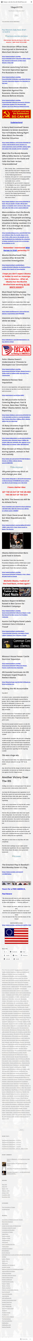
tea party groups (15, 1106)
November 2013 (6, 1197)
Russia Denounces (15, 1094)
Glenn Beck (8, 1015)
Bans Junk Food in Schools (12, 980)
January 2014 (5, 1193)
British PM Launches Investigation (16, 984)
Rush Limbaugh (6, 1094)
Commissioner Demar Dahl (9, 990)
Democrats (17, 999)
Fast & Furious (9, 1003)
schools (4, 1096)
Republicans (8, 1090)
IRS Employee (13, 1030)
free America (12, 1009)
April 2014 (4, 1186)
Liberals (22, 1042)
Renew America (6, 1286)
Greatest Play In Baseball (16, 1017)
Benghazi (4, 984)
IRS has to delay (21, 1030)
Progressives (21, 1079)
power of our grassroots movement (15, 1075)
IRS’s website (24, 1036)
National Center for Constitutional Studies (12, 1269)
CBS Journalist (23, 986)
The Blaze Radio (6, 1312)
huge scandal (27, 1023)
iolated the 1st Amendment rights (18, 1025)
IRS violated (27, 1034)
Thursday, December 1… (13, 1172)
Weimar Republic (6, 1327)
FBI (14, 1003)
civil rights (16, 988)
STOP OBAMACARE (7, 1306)
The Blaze (4, 1310)
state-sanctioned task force (9, 1102)
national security (10, 1056)
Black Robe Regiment (7, 1222)
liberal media (16, 1042)
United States (9, 1112)
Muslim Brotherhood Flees (16, 1052)
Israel (22, 1038)
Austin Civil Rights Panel (15, 978)
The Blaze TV (5, 1314)
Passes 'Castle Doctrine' (15, 1067)
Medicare (22, 1046)
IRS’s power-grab (16, 1036)
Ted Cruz (22, 1106)
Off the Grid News (6, 1273)
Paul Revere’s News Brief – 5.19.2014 (11, 1144)
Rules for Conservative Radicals (10, 1290)
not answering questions (18, 1061)
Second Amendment (19, 1096)
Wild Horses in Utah (9, 1116)
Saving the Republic (7, 1294)
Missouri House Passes (8, 1050)
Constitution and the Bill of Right (14, 995)
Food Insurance (6, 1236)
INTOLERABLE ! (5, 1250)
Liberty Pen (5, 1261)
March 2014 (5, 1188)
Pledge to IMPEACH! (7, 1279)
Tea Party (7, 1106)
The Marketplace (6, 1319)
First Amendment (6, 1007)
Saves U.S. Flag (24, 1094)
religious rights (20, 1087)
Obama (27, 1061)
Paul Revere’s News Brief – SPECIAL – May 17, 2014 (15, 1148)
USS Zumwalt (18, 1114)
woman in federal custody (21, 1116)
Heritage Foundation (7, 1248)
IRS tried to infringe (18, 1034)
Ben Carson (12, 982)
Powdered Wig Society (7, 1281)
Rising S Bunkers (6, 1288)
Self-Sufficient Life (6, 1298)
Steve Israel (20, 1102)
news (10, 1061)
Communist (12, 992)
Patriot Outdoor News (7, 1277)
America (10, 974)
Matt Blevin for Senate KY (8, 1265)
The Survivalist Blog (7, 1321)
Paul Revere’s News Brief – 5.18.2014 (11, 1146)
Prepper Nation (6, 1283)
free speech (19, 1009)
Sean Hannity (10, 1096)
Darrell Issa (5, 999)
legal (11, 1042)
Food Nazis (14, 1007)
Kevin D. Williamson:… (12, 1159)
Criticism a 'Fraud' (24, 997)
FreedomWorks (17, 1013)
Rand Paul (16, 1083)
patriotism (6, 1071)
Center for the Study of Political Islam (11, 1226)
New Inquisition (11, 1059)
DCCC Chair (11, 999)
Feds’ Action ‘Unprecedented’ (22, 1005)
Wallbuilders (5, 1323)
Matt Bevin (12, 1046)
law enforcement (10, 1040)
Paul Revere (22, 1071)
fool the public (21, 1007)
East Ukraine (16, 1001)
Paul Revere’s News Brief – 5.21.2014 (11, 1140)
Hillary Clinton (15, 1019)
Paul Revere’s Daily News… (21, 1168)
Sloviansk (12, 1100)
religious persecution (10, 1087)
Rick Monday (26, 1092)
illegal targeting (6, 1025)
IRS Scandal (13, 1032)
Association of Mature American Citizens (12, 1219)
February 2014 (5, 1191)
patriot (24, 1069)
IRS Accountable (6, 1028)
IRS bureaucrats (15, 1028)
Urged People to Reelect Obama (21, 1112)
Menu (16, 15)
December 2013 (6, 1195)
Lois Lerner (5, 1044)
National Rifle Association (8, 1271)
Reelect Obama (23, 1083)
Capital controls (15, 986)
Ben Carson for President (21, 982)
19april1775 (16, 7)
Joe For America (6, 1252)
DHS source (10, 1001)
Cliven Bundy (23, 988)
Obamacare (16, 1065)
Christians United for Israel (9, 1228)
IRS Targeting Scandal (21, 1032)
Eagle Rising (5, 1234)
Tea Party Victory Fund (7, 1308)
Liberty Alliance (6, 1259)
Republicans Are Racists (18, 1090)
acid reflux (9, 1168)
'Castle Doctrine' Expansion (9, 972)
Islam (3, 1038)
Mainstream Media (13, 1044)
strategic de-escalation (11, 1104)
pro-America (9, 1077)
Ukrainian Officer (20, 1110)
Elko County (23, 1001)
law (5, 1040)
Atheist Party (5, 978)
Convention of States (13, 997)
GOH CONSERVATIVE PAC (8, 1244)
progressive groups (12, 1079)
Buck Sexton (5, 1224)
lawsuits (7, 1042)
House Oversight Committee (16, 1023)
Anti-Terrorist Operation (21, 976)
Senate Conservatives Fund (9, 1300)
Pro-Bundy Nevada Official (20, 1077)
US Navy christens (6, 1114)
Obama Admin (5, 1063)
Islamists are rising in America (12, 1038)
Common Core (20, 990)
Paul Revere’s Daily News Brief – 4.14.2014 (14, 31)
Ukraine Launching (10, 1110)
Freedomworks (6, 1240)
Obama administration (15, 1063)
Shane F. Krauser (15, 1098)
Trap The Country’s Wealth (16, 1108)
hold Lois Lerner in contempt (15, 1021)
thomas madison (11, 1163)
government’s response (17, 1015)
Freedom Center (6, 1238)
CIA (13, 988)
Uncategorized (18, 970)
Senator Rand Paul (7, 1302)
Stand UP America (6, 1304)
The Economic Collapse (8, 1317)
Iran (29, 1025)
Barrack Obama (23, 980)
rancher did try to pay (7, 1083)
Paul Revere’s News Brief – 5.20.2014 (11, 1142)
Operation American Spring (9, 1275)
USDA (13, 1114)
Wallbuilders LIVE (6, 1325)
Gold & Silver (5, 1246)
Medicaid (17, 1046)
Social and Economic (20, 1100)
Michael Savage (6, 1267)
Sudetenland (20, 1104)
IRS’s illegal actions (7, 1036)
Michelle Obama (23, 1048)
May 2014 (4, 1184)
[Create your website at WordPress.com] (16, 2)
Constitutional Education (8, 1230)
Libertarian (27, 1042)
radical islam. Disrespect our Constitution (17, 1081)
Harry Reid (26, 1017)
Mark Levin (5, 1263)
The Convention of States (8, 1207)
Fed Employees (19, 1003)
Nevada (17, 1056)
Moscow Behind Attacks (21, 1050)
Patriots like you (14, 1071)
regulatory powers (24, 1085)
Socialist (28, 1100)
